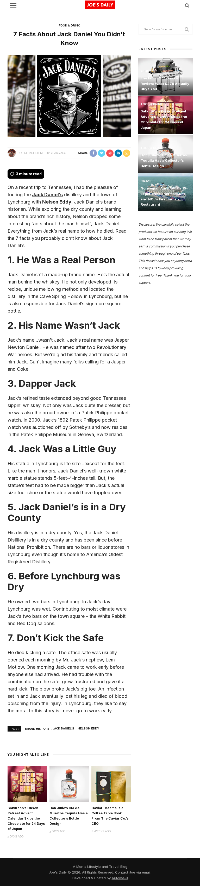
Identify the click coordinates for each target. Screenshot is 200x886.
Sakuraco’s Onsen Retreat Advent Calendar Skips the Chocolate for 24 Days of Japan (26, 818)
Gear (145, 71)
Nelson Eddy (88, 728)
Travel (146, 181)
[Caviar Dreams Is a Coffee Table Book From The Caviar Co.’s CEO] (111, 783)
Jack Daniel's (63, 728)
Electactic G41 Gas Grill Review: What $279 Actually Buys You (165, 83)
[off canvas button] (13, 5)
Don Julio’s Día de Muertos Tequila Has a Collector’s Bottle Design (164, 160)
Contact (121, 872)
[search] (187, 5)
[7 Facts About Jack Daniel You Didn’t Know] (69, 95)
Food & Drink (69, 25)
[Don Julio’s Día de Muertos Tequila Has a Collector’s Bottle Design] (69, 783)
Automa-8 (120, 878)
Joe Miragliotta (30, 153)
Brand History (37, 728)
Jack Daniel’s (47, 194)
